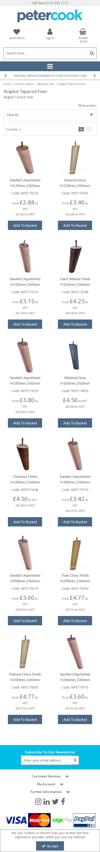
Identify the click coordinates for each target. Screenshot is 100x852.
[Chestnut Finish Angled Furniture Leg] (25, 454)
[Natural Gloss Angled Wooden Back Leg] (25, 651)
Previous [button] (5, 75)
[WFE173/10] (25, 256)
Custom (12, 129)
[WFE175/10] (75, 454)
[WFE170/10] (25, 157)
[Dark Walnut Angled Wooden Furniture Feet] (75, 256)
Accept (52, 846)
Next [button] (95, 75)
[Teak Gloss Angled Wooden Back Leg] (75, 552)
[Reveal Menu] (50, 66)
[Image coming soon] (25, 355)
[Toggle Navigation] (50, 66)
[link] (38, 801)
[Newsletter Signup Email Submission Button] (75, 760)
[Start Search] (92, 53)
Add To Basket (25, 225)
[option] (50, 75)
